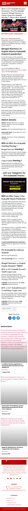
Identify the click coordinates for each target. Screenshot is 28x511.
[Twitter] (17, 478)
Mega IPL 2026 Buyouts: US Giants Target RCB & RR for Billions (12, 448)
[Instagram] (14, 478)
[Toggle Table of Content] (13, 309)
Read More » (5, 369)
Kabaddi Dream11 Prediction (14, 70)
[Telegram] (11, 478)
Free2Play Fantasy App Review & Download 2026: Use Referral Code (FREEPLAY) (13, 365)
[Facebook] (20, 478)
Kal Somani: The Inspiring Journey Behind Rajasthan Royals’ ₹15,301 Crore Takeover (12, 407)
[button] (25, 3)
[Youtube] (8, 478)
